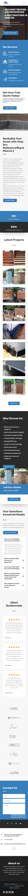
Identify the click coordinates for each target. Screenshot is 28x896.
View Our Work (10, 33)
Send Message (18, 816)
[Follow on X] (12, 823)
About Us (9, 466)
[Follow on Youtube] (20, 823)
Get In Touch (10, 532)
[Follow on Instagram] (16, 823)
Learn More (10, 200)
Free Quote (10, 107)
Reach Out (14, 499)
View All (14, 403)
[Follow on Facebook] (7, 823)
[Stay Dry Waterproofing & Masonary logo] (14, 265)
